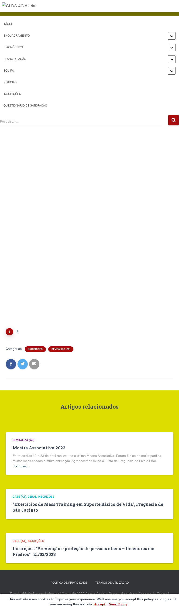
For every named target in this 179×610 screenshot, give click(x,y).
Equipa (8, 70)
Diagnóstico (13, 47)
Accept (99, 604)
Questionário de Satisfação (25, 105)
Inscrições (12, 94)
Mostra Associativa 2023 (39, 448)
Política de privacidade (69, 582)
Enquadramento (16, 35)
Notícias (10, 82)
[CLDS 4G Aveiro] (21, 5)
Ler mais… (22, 466)
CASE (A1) (19, 496)
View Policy (118, 604)
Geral (32, 496)
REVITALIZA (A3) (61, 349)
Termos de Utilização (112, 582)
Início (7, 24)
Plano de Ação (14, 59)
